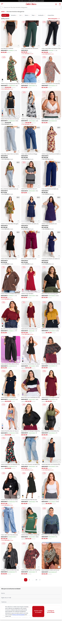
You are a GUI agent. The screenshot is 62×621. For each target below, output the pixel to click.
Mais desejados (52, 18)
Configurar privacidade (50, 611)
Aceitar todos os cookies (38, 611)
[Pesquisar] (3, 7)
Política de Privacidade (18, 614)
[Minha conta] (56, 4)
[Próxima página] (39, 579)
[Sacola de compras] (60, 4)
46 (36, 580)
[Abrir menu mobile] (2, 3)
